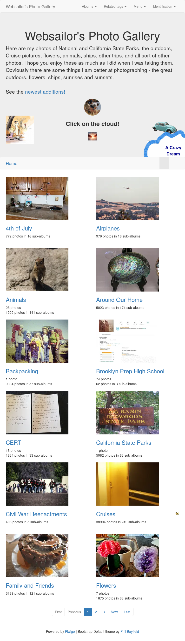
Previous (74, 611)
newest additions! (45, 91)
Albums (88, 6)
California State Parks (123, 442)
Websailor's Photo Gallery (30, 6)
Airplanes (108, 228)
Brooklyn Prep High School (130, 371)
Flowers (106, 585)
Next (114, 611)
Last (127, 611)
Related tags (114, 6)
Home (11, 163)
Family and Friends (30, 585)
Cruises (105, 514)
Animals (16, 299)
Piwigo (70, 631)
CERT (13, 442)
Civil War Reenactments (36, 514)
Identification (163, 6)
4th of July (19, 228)
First (58, 611)
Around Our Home (119, 299)
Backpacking (22, 371)
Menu (138, 6)
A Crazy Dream (151, 150)
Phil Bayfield (129, 631)
